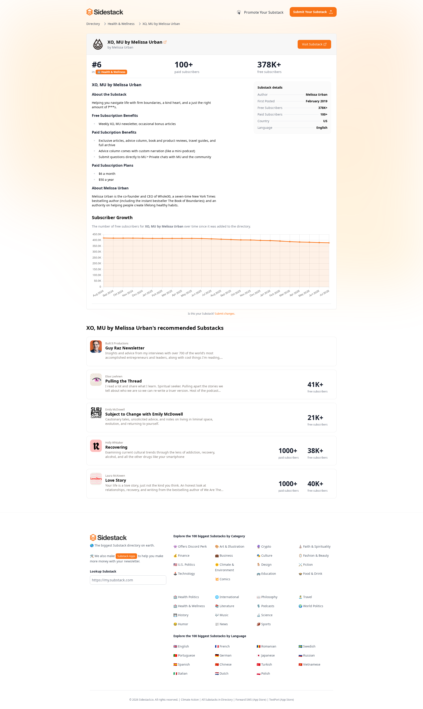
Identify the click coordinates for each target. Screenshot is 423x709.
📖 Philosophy (267, 597)
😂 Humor (180, 624)
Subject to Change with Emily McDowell (144, 414)
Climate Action (190, 700)
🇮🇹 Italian (180, 673)
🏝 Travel (305, 597)
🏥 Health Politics (186, 597)
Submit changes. (225, 313)
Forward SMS (244, 700)
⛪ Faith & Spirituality (314, 546)
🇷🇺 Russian (307, 655)
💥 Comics (222, 579)
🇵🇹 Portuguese (184, 655)
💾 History (180, 615)
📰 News (221, 624)
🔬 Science (265, 615)
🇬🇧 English (181, 646)
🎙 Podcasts (265, 606)
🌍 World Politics (311, 606)
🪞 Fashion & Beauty (314, 555)
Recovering (116, 447)
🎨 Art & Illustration (229, 546)
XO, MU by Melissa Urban (135, 42)
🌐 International (227, 597)
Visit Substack (312, 44)
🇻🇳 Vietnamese (309, 664)
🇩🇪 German (223, 655)
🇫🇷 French (222, 646)
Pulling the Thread (123, 381)
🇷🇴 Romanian (266, 646)
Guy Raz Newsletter (125, 348)
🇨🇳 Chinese (223, 664)
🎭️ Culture (264, 555)
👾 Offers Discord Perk (190, 546)
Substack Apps (126, 556)
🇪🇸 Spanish (181, 664)
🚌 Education (266, 573)
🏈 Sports (264, 624)
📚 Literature (224, 606)
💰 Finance (181, 555)
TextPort (274, 700)
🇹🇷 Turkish (264, 664)
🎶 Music (221, 615)
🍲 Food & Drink (310, 573)
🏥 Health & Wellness (111, 72)
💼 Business (224, 555)
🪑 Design (264, 564)
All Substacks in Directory (217, 700)
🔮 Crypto (264, 546)
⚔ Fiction (306, 564)
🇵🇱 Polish (263, 673)
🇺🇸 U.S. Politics (184, 564)
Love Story (115, 480)
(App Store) (259, 700)
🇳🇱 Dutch (221, 673)
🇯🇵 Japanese (266, 655)
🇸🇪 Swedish (307, 646)
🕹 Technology (184, 573)
